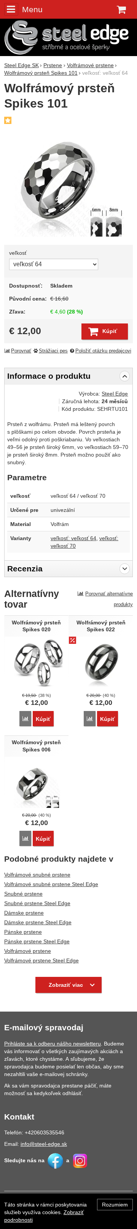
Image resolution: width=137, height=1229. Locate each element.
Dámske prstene (24, 913)
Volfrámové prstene (27, 951)
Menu (32, 9)
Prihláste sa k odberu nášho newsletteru (52, 1044)
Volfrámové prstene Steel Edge (41, 960)
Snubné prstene (23, 894)
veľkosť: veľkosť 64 (73, 538)
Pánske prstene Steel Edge (37, 941)
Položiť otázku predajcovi (103, 351)
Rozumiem (115, 1205)
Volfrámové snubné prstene (37, 875)
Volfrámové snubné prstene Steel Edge (51, 884)
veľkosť (18, 253)
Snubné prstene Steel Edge (37, 903)
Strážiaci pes (53, 351)
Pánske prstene (23, 932)
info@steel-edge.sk (44, 1144)
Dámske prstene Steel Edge (38, 922)
